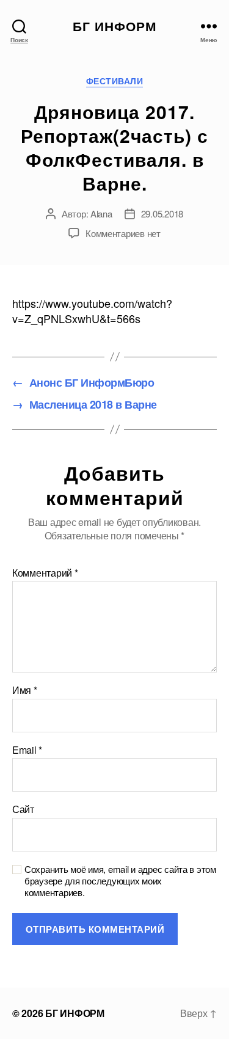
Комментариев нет (123, 233)
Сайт (23, 809)
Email (27, 750)
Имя (24, 690)
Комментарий (45, 572)
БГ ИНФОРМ (115, 26)
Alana (101, 213)
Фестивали (115, 81)
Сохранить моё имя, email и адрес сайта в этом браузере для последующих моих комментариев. (120, 881)
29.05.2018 (162, 213)
